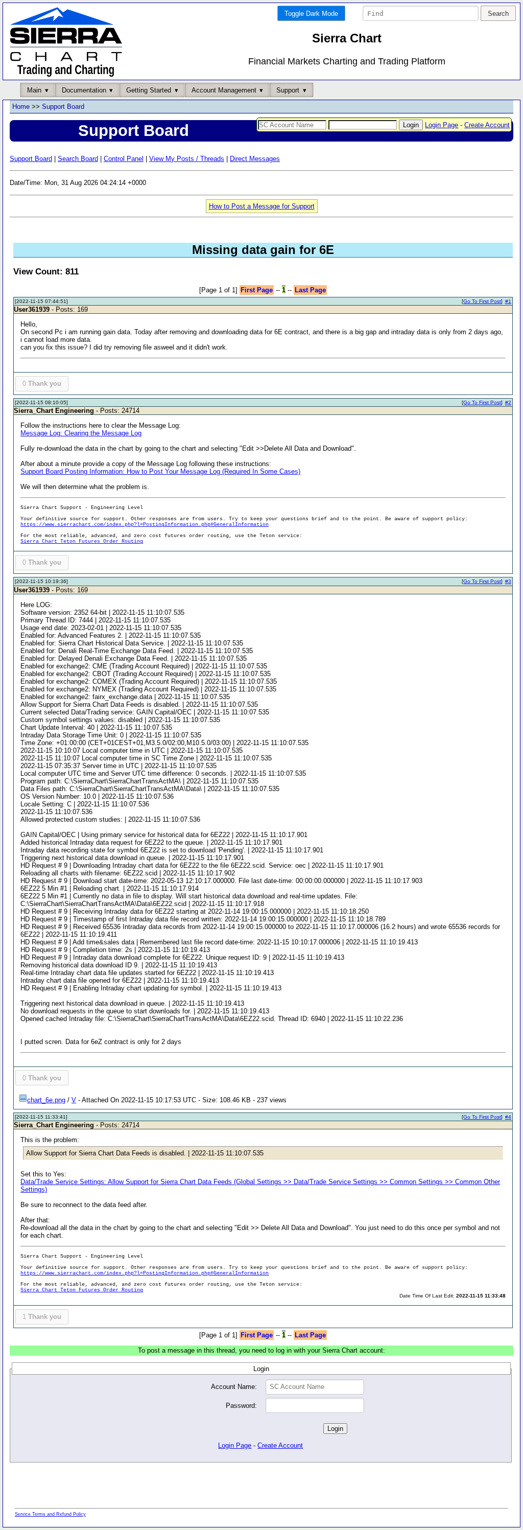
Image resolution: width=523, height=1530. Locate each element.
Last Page (310, 290)
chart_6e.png (46, 1100)
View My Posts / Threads (186, 159)
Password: (241, 1405)
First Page (257, 290)
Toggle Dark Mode (311, 13)
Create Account (487, 125)
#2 (508, 402)
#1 (508, 301)
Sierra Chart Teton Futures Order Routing (81, 541)
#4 (508, 1117)
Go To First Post (482, 301)
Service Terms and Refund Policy (50, 1514)
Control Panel (124, 159)
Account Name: (234, 1386)
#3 (508, 581)
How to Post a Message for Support (262, 206)
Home (21, 106)
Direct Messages (255, 159)
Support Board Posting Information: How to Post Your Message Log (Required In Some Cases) (160, 471)
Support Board (63, 106)
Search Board (78, 159)
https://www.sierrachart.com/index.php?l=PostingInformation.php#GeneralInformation (144, 524)
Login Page (441, 125)
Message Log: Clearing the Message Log (80, 433)
